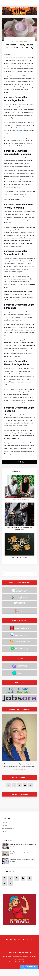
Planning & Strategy (19, 41)
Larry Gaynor (19, 130)
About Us (4, 822)
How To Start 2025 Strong (19, 557)
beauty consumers (26, 415)
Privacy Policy (19, 961)
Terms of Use (26, 961)
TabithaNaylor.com (19, 769)
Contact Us (5, 831)
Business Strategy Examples (19, 40)
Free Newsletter (6, 825)
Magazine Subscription (8, 828)
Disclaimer (12, 961)
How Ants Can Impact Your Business (19, 500)
